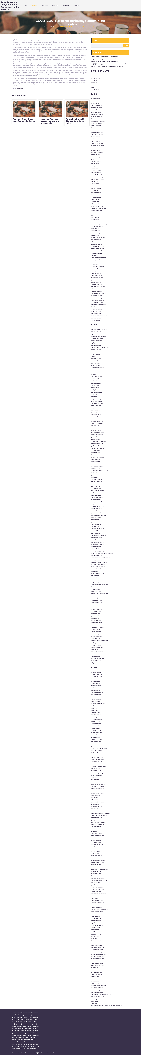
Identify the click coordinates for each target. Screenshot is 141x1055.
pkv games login (96, 78)
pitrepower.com (95, 289)
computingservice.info (97, 457)
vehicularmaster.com (97, 688)
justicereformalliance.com (98, 735)
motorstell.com (95, 141)
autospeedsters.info (96, 502)
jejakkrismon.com (96, 197)
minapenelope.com (96, 732)
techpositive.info (95, 461)
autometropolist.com (97, 844)
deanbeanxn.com (96, 358)
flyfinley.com (94, 374)
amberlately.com (96, 697)
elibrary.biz (94, 791)
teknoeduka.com (96, 943)
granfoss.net (94, 280)
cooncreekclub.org (96, 107)
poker (93, 87)
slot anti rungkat (33, 1019)
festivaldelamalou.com (97, 119)
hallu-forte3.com (96, 273)
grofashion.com (95, 638)
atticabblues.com (96, 842)
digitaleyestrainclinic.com (98, 293)
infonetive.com (95, 242)
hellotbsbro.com (95, 452)
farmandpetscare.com (97, 455)
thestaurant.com (96, 591)
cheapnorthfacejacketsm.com (99, 748)
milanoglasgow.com (97, 271)
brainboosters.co (96, 694)
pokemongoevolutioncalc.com (99, 640)
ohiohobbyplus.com (96, 739)
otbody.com (94, 181)
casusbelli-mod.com (97, 757)
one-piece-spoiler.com (97, 490)
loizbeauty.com (95, 190)
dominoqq (94, 82)
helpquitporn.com (96, 891)
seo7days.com (95, 219)
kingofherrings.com (96, 210)
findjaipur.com (95, 708)
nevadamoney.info (96, 253)
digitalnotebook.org (97, 403)
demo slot (14, 1037)
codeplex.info (95, 779)
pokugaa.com (95, 649)
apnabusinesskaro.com (97, 318)
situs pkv (17, 1015)
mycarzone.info (95, 526)
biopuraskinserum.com (97, 246)
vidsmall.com (95, 540)
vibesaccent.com (96, 690)
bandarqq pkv (27, 1012)
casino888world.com (97, 578)
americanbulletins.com (97, 835)
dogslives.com (95, 477)
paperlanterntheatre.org (98, 822)
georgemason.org (96, 331)
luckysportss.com (96, 631)
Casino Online (55, 5)
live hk (93, 76)
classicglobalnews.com (97, 996)
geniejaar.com (95, 387)
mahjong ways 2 (16, 1024)
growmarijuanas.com (97, 437)
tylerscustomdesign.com (98, 132)
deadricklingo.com (96, 508)
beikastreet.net (95, 101)
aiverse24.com (95, 981)
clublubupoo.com (96, 596)
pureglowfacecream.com (98, 208)
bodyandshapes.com (97, 992)
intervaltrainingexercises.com (99, 584)
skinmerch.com (95, 721)
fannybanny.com (96, 620)
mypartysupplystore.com (98, 703)
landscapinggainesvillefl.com (99, 909)
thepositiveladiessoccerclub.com (100, 813)
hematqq (20, 1042)
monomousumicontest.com (98, 506)
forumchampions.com (97, 114)
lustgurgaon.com (96, 385)
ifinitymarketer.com (96, 622)
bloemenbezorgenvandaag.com (100, 224)
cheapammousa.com (97, 811)
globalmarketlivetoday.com (99, 880)
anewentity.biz (95, 215)
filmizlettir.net (95, 103)
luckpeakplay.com (96, 634)
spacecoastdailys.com (97, 958)
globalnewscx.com (96, 475)
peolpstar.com (95, 130)
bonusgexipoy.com (96, 605)
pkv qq (14, 1012)
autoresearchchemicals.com (99, 315)
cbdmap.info (94, 356)
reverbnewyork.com (96, 719)
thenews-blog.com (96, 945)
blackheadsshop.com (97, 555)
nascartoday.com (96, 920)
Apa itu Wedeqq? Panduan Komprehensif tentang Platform (107, 66)
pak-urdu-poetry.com (97, 466)
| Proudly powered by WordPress (46, 1053)
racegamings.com (96, 645)
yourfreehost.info (96, 746)
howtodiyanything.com (97, 900)
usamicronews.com (96, 636)
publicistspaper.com (96, 974)
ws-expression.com (96, 934)
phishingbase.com (96, 643)
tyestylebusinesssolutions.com (99, 587)
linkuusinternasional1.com (98, 766)
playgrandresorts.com (97, 654)
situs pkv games (31, 1024)
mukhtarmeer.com (96, 918)
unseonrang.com (96, 463)
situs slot (25, 1017)
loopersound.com (96, 730)
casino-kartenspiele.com (98, 175)
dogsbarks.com (95, 858)
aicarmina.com (95, 701)
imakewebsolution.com (97, 367)
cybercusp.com (95, 999)
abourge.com (95, 829)
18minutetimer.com (96, 430)
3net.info (93, 777)
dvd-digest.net (95, 260)
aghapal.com (95, 797)
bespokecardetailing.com (98, 786)
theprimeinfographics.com (98, 566)
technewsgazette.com (97, 206)
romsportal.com (95, 656)
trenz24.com (94, 186)
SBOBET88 (66, 5)
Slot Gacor (45, 5)
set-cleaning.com (96, 970)
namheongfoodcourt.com (98, 269)
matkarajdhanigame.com (98, 361)
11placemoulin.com (96, 392)
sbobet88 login (16, 1039)
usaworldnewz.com (96, 676)
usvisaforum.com (96, 723)
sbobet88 (21, 1037)
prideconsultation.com (97, 376)
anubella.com (95, 983)
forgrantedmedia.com (97, 128)
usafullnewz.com (96, 672)
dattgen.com (95, 853)
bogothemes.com (96, 741)
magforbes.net (95, 154)
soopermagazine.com (97, 956)
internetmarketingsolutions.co (99, 470)
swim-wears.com (96, 125)
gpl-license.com (95, 882)
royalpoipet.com (95, 589)
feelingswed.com (96, 873)
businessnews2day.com (97, 542)
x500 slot (19, 1017)
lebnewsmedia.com (96, 761)
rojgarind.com (95, 425)
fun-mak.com (95, 575)
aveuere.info (94, 417)
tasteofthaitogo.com (97, 228)
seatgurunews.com (96, 775)
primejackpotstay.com (97, 647)
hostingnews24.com (96, 896)
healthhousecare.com (97, 887)
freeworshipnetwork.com (98, 824)
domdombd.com (96, 611)
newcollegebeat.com (97, 717)
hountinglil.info (95, 378)
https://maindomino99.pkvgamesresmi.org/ (24, 1048)
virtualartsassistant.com (98, 564)
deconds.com (95, 1003)
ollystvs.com (94, 472)
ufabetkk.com (95, 201)
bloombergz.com (96, 170)
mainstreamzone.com (97, 434)
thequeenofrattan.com (97, 484)
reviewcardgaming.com (98, 551)
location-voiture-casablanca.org (100, 557)
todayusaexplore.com (97, 679)
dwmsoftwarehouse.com (98, 860)
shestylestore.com (96, 660)
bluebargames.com (96, 116)
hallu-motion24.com (96, 275)
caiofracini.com (95, 459)
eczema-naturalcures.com (98, 793)
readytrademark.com (97, 961)
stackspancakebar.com (97, 266)
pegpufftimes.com (96, 110)
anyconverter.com (96, 192)
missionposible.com (96, 295)
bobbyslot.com (95, 390)
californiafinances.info (97, 248)
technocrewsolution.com (98, 148)
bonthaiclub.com (96, 755)
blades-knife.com (96, 488)
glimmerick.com (95, 712)
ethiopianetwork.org (97, 443)
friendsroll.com (95, 768)
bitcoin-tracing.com (96, 990)
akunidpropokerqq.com (98, 784)
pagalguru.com (95, 927)
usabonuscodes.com (97, 949)
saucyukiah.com (95, 98)
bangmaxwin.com (96, 239)
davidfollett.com (96, 714)
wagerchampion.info (97, 504)
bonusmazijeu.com (96, 598)
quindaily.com (95, 976)
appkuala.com (95, 217)
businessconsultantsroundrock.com (101, 994)
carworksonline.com (97, 134)
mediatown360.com (96, 291)
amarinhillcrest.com (96, 161)
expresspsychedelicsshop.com (99, 869)
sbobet (30, 1017)
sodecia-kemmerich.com (98, 573)
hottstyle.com (95, 898)
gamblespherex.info (96, 513)
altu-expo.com (95, 799)
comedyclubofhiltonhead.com (99, 562)
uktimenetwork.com (96, 674)
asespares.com (95, 838)
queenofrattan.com (96, 481)
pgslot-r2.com (95, 932)
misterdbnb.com (95, 580)
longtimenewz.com (96, 629)
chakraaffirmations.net (97, 381)
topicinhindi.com (95, 334)
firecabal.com (95, 876)
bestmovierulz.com (96, 726)
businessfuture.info (96, 352)
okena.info (94, 782)
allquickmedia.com (96, 204)
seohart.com (94, 967)
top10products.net (96, 343)
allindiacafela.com (96, 282)
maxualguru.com (96, 405)
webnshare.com (95, 439)
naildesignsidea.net (96, 817)
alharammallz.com (96, 833)
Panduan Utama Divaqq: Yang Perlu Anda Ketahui (24, 120)
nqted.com (94, 923)
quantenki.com (95, 533)
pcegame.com (95, 929)
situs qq (24, 1024)
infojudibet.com (95, 354)
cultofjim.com (95, 710)
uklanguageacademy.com (98, 336)
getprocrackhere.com (97, 616)
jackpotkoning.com (96, 625)
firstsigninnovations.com (98, 121)
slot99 (37, 1046)
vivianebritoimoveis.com (98, 152)
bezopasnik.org (95, 233)
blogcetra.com (95, 468)
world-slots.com (95, 365)
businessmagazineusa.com (98, 535)
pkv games (20, 88)
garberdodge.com (96, 123)
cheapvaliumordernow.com (99, 569)
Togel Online (76, 5)
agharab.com (95, 808)
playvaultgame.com (97, 651)
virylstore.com (95, 139)
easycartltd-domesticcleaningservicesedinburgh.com (106, 1005)
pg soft (17, 1019)
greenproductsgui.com (97, 421)
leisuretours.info (95, 450)
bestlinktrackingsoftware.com (99, 593)
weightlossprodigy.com (97, 399)
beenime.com (95, 571)
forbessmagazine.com (97, 878)
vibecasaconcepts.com (97, 528)
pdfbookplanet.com (96, 479)
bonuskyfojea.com (96, 600)
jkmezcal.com (95, 582)
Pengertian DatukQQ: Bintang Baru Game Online (75, 121)
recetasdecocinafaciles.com (99, 815)
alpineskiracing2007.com (98, 284)
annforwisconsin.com (97, 705)
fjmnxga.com (95, 235)
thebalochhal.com (96, 685)
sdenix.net (94, 159)
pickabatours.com (96, 345)
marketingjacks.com (97, 302)
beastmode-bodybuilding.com (99, 347)
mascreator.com (95, 914)
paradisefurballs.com (97, 414)
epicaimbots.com (96, 864)
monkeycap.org (95, 157)
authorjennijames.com (97, 802)
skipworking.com (96, 188)
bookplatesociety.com (97, 759)
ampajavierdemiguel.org (98, 692)
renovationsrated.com (97, 963)
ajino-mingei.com (96, 744)
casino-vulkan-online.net (98, 286)
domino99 (19, 1012)
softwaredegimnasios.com (98, 954)
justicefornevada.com (97, 448)
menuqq (33, 1039)
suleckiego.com (95, 320)
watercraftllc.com (96, 826)
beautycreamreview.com (98, 847)
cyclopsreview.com (96, 851)
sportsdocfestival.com (97, 658)
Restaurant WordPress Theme (20, 1053)
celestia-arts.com (96, 112)
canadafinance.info (96, 251)
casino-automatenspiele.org (99, 177)
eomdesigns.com (96, 517)
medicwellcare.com (96, 537)
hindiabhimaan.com (96, 309)
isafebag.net (94, 168)
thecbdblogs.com (96, 313)
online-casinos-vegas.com (98, 298)
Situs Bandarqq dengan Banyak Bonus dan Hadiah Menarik (10, 6)
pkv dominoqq (95, 89)
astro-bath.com (95, 795)
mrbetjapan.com (96, 213)
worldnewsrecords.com (97, 544)
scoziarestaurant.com (97, 965)
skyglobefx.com (95, 511)
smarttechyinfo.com (96, 401)
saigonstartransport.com (98, 237)
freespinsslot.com (96, 412)
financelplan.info (96, 349)
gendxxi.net (94, 522)
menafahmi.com (95, 916)
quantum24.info (95, 531)
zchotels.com (94, 936)
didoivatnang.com (96, 855)
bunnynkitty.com (95, 230)
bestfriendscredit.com (97, 788)
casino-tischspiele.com (97, 179)
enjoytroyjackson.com (97, 862)
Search (95, 41)
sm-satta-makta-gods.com (99, 952)
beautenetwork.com (97, 987)
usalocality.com (95, 681)
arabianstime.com (96, 840)
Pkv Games (35, 5)
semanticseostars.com (97, 432)
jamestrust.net (95, 183)
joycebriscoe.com (96, 699)
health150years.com (97, 143)
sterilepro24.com (96, 546)
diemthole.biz (95, 199)
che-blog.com (95, 370)
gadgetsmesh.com (96, 446)
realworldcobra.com (97, 497)
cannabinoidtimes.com (97, 419)
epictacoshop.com (96, 244)
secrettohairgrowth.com (98, 226)
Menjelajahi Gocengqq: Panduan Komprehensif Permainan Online (109, 64)
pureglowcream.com (97, 221)
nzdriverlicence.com (97, 925)
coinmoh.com (95, 849)
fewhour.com (94, 428)
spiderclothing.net (96, 770)
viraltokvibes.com (96, 150)
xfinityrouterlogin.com (97, 300)
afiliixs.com (94, 831)
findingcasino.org (96, 495)
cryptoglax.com (95, 737)
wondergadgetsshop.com (98, 773)
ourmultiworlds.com (96, 105)
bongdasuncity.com (96, 408)
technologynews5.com (97, 941)
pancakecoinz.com (96, 372)
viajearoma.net (95, 804)
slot (13, 1019)
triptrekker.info (95, 519)
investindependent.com (97, 905)
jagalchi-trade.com (96, 728)
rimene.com (94, 255)
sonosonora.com (95, 764)
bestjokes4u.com (96, 383)
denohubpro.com (96, 486)
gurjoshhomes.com (96, 750)
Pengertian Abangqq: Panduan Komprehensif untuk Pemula (49, 121)
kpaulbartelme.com (96, 560)
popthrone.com (95, 363)
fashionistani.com (96, 871)
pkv (16, 1044)
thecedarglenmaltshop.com (99, 329)
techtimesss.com (95, 136)
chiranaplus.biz (95, 264)
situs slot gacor (24, 1019)
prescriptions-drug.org (97, 145)
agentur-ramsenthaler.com (98, 515)
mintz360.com (95, 394)
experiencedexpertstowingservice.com (102, 553)
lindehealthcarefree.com (98, 338)
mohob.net (94, 396)
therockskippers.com (97, 277)
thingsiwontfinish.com (97, 663)
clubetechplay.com (96, 609)
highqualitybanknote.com (98, 893)
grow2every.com (96, 885)
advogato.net (95, 166)
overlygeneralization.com (98, 441)
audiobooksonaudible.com (98, 985)
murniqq (14, 1042)
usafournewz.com (96, 683)
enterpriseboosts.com (97, 172)
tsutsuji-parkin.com (96, 806)
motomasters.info (96, 524)
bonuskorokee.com (96, 602)
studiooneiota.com (96, 493)
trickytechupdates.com (97, 307)
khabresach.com (96, 311)
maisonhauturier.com (97, 911)
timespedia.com (95, 195)
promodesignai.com (96, 972)
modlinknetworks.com (97, 627)
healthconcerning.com (97, 423)
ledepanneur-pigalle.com (98, 257)
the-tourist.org (95, 163)
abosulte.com (95, 979)
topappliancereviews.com (98, 304)
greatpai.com (95, 820)
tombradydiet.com (96, 753)
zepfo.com (94, 938)
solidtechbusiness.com (97, 549)
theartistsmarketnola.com (98, 262)
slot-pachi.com (95, 410)
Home (26, 5)
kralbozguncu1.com (96, 907)
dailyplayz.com (95, 613)
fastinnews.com (95, 618)
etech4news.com (96, 867)
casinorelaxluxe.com (97, 607)
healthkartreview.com (97, 889)
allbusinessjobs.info (96, 340)
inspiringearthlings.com (97, 902)
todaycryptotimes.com (97, 947)
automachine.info (96, 499)
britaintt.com (94, 1001)
